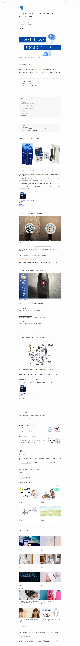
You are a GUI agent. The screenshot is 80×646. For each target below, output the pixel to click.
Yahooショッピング (22, 205)
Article (65, 1)
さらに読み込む (24, 626)
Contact (73, 1)
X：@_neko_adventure (26, 462)
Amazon (20, 204)
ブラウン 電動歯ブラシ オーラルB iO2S (26, 200)
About (69, 1)
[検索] (77, 2)
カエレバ (25, 201)
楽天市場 (20, 202)
